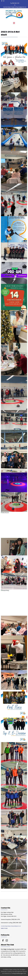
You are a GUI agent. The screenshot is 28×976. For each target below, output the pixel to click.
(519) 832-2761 (15, 3)
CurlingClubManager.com (18, 973)
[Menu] (14, 23)
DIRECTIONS (4, 928)
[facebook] (1, 1)
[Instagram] (3, 1)
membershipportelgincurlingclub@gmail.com (14, 7)
